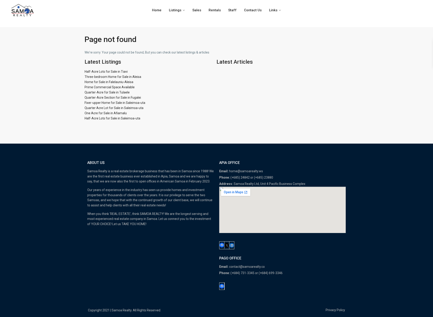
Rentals (215, 10)
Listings (175, 10)
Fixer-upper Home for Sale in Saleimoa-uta (115, 103)
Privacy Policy (335, 310)
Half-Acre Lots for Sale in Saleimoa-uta (112, 118)
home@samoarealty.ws (246, 171)
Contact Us (253, 10)
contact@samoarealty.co (247, 266)
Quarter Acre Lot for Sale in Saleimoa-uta (114, 108)
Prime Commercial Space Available (110, 87)
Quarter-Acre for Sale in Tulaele (107, 92)
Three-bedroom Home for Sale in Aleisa (113, 77)
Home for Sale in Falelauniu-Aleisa (109, 82)
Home (156, 10)
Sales (196, 10)
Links (273, 10)
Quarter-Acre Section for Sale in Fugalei (113, 97)
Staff (232, 10)
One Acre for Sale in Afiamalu (106, 113)
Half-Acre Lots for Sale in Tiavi (106, 71)
